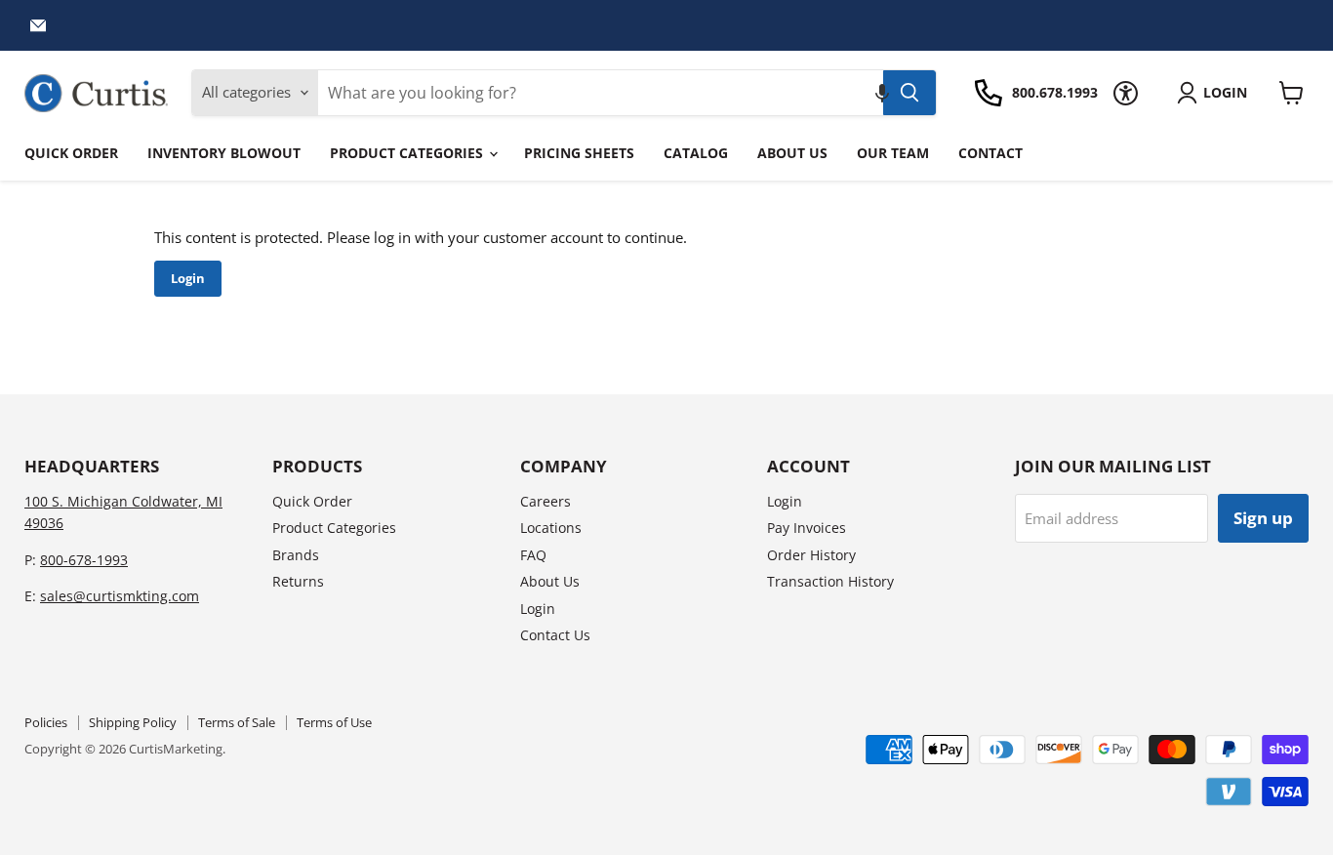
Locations (551, 527)
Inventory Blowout (224, 152)
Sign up (1263, 518)
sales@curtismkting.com (119, 596)
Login (188, 278)
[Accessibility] (1125, 93)
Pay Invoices (806, 527)
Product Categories (408, 152)
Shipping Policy (133, 722)
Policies (45, 722)
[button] (882, 92)
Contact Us (555, 635)
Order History (811, 555)
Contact (990, 152)
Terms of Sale (236, 722)
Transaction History (830, 581)
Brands (295, 555)
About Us (792, 152)
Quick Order (71, 152)
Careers (545, 501)
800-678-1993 (84, 559)
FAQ (533, 555)
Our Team (893, 152)
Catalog (696, 152)
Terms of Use (334, 722)
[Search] (909, 92)
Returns (298, 581)
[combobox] (600, 92)
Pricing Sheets (579, 152)
